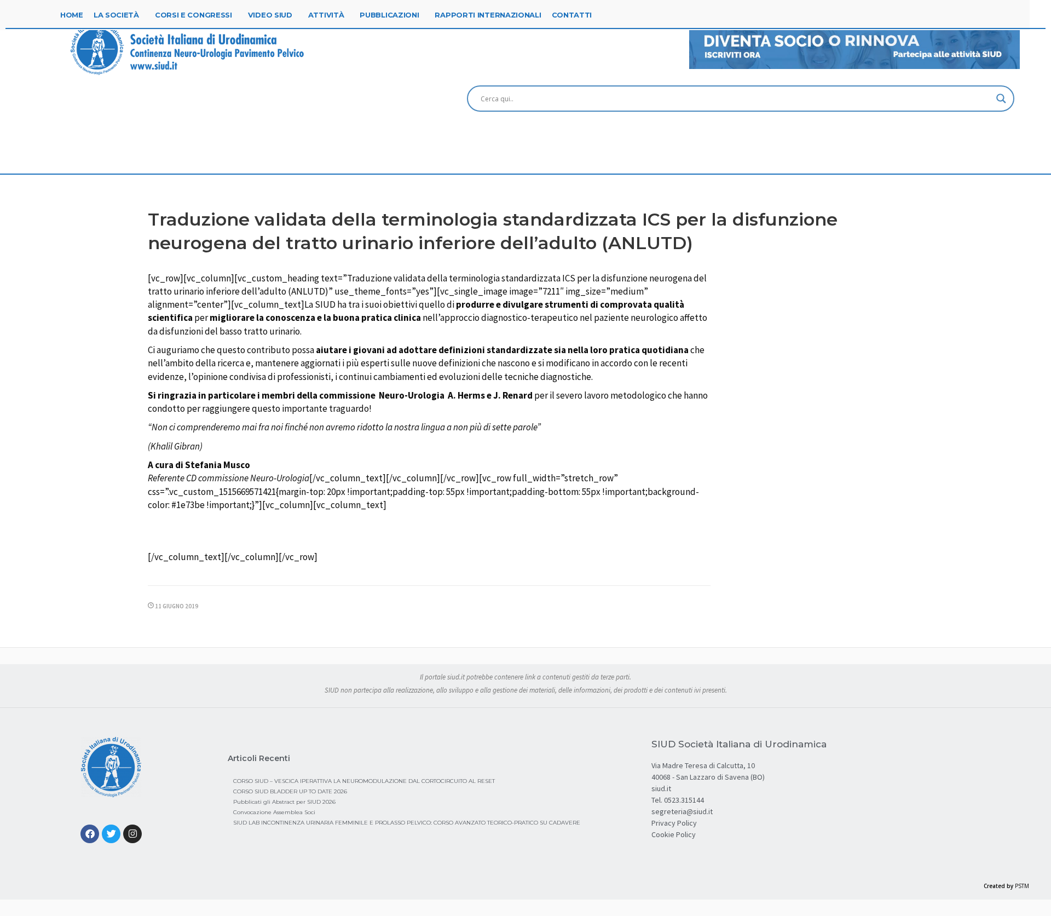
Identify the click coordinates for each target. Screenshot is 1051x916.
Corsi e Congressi (193, 14)
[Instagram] (132, 834)
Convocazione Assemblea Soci (274, 812)
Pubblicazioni (389, 14)
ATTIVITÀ (326, 14)
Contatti (572, 14)
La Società (116, 14)
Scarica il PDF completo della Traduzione (434, 532)
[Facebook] (89, 834)
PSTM (1022, 886)
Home (71, 14)
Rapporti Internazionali (488, 14)
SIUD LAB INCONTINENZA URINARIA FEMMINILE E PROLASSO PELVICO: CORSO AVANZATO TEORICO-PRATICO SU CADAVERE (406, 822)
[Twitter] (111, 834)
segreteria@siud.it (682, 811)
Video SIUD (270, 14)
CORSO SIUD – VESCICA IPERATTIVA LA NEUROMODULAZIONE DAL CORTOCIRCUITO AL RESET (364, 781)
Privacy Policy (674, 823)
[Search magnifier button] (1001, 98)
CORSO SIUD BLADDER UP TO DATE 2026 (290, 791)
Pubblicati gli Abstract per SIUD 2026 (284, 801)
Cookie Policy (673, 834)
